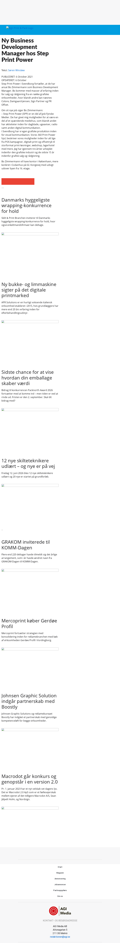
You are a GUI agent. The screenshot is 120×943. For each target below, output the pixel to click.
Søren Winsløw (16, 70)
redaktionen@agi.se (60, 936)
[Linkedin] (63, 853)
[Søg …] (115, 30)
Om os (60, 896)
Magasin (60, 873)
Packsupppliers (60, 890)
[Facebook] (57, 853)
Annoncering (60, 879)
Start (60, 867)
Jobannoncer (60, 884)
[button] (110, 29)
